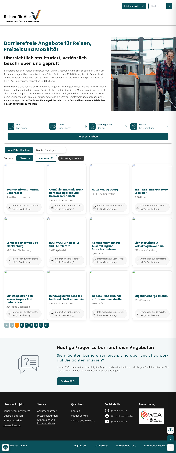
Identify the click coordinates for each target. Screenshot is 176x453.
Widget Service (79, 415)
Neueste (25, 158)
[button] (170, 430)
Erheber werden (12, 420)
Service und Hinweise (83, 420)
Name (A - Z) (45, 158)
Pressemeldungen (47, 415)
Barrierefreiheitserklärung (158, 445)
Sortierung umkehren (71, 158)
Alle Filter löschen (19, 150)
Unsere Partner (12, 425)
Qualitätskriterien (13, 415)
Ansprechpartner (47, 410)
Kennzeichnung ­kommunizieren (47, 421)
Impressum (80, 445)
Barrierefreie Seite (126, 445)
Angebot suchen (88, 136)
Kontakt (75, 410)
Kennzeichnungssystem (16, 410)
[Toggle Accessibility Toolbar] (170, 439)
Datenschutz (101, 445)
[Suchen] (169, 6)
